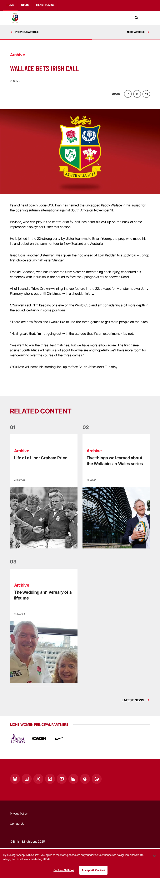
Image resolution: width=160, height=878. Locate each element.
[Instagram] (15, 779)
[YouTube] (62, 779)
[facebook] (128, 94)
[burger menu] (147, 17)
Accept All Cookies (93, 870)
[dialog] (80, 863)
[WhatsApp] (97, 779)
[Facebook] (27, 779)
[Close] (154, 856)
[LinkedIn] (73, 779)
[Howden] (39, 738)
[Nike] (60, 738)
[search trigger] (137, 18)
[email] (146, 94)
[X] (38, 779)
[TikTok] (50, 779)
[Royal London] (18, 738)
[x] (137, 94)
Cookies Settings (64, 870)
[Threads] (85, 779)
